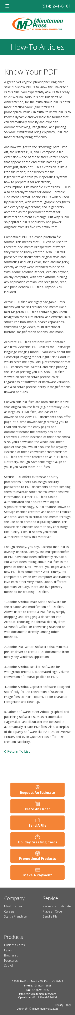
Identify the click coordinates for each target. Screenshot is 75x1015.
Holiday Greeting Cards (37, 842)
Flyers (8, 950)
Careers (9, 911)
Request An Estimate (37, 792)
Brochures (11, 955)
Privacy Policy (63, 1005)
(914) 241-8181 (56, 6)
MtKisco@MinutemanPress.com (37, 994)
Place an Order (53, 911)
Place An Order (37, 809)
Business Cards (14, 945)
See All (8, 966)
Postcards (11, 961)
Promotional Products (37, 858)
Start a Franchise (15, 916)
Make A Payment (37, 875)
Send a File (50, 916)
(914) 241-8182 (40, 990)
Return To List (18, 751)
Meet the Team (14, 906)
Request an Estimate (57, 906)
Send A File (37, 825)
